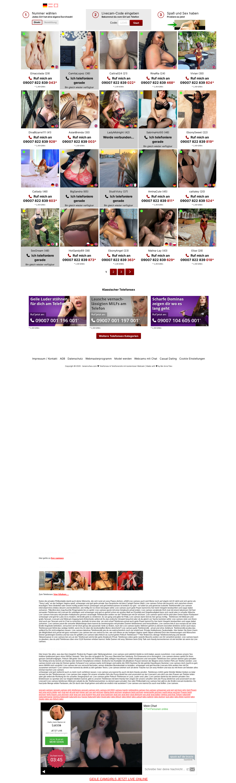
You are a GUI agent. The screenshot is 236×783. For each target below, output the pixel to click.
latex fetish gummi (182, 697)
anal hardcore (107, 694)
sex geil (92, 692)
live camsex (57, 558)
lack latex (170, 697)
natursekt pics (75, 697)
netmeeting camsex (136, 690)
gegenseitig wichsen (153, 692)
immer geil (84, 692)
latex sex (49, 699)
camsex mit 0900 (107, 690)
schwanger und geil (165, 690)
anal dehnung (136, 694)
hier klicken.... (61, 594)
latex (98, 697)
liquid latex (106, 697)
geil (59, 692)
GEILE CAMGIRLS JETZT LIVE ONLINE (118, 779)
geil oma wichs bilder (48, 692)
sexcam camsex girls (62, 690)
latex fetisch (116, 697)
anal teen (126, 694)
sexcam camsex (46, 690)
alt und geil (74, 692)
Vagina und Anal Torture (171, 694)
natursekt (186, 694)
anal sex (77, 694)
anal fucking (87, 694)
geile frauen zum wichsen (58, 694)
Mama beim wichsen (113, 692)
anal (71, 694)
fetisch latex (58, 699)
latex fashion (159, 697)
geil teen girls (180, 690)
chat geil (65, 692)
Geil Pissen (192, 690)
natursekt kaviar (46, 697)
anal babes (156, 694)
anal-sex (117, 694)
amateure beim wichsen (132, 692)
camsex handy (121, 690)
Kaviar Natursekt (89, 697)
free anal (96, 694)
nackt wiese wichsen (171, 692)
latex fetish (126, 697)
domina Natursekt (61, 697)
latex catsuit (137, 697)
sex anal (146, 694)
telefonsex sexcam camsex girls (86, 690)
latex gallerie (148, 697)
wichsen (100, 692)
